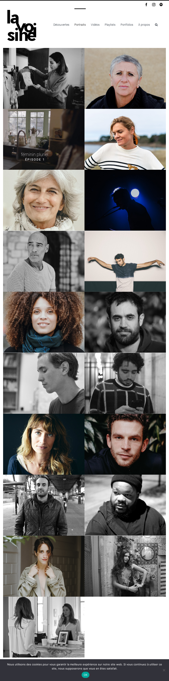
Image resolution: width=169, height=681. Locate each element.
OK (86, 674)
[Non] (164, 670)
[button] (156, 24)
